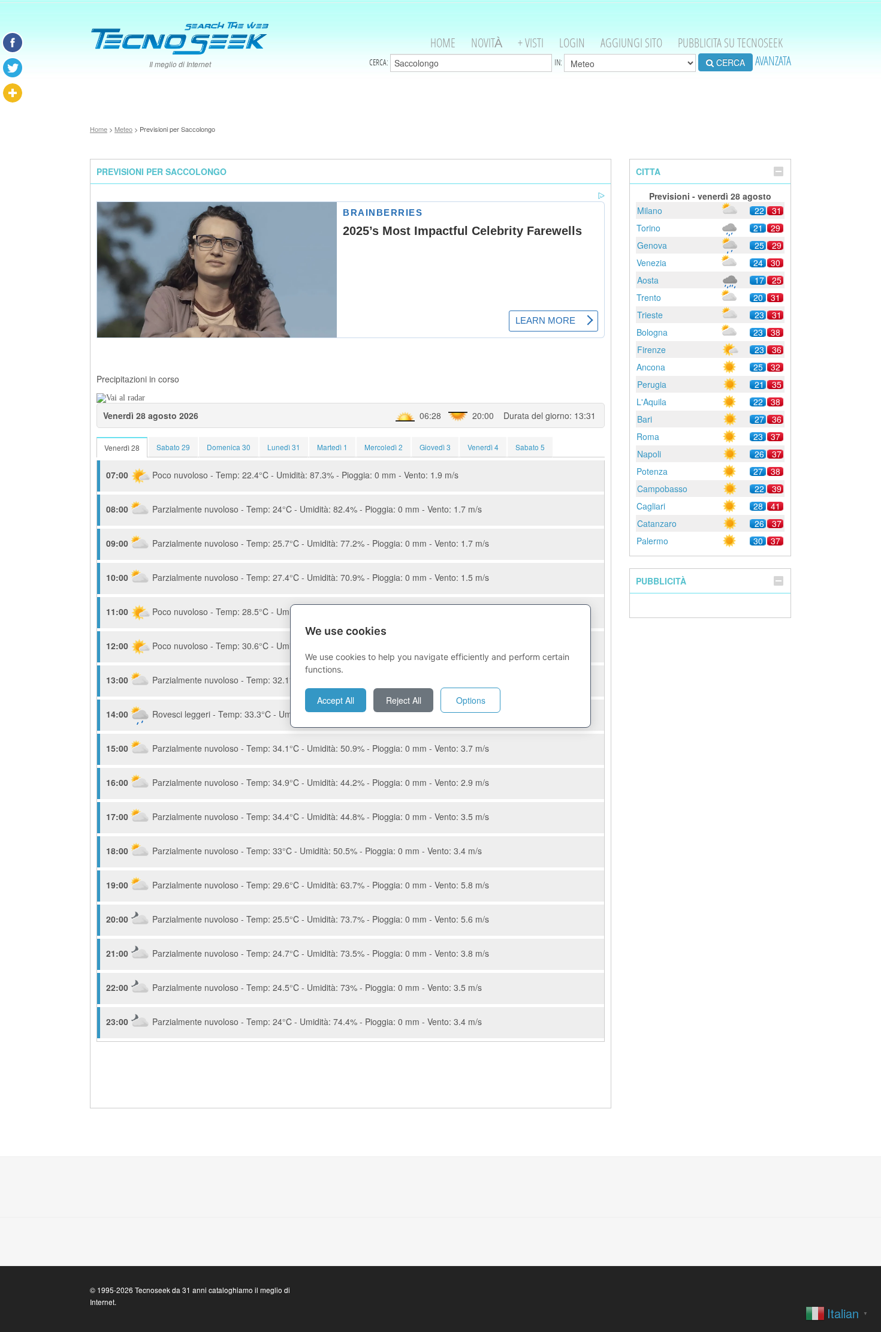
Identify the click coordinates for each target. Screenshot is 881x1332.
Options (470, 700)
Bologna (652, 332)
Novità (486, 42)
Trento (648, 297)
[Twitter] (12, 67)
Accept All (335, 700)
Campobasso (662, 489)
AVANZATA (773, 60)
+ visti (531, 42)
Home (442, 42)
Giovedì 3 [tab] (435, 447)
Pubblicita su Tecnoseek (730, 42)
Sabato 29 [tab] (173, 447)
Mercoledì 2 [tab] (383, 447)
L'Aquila (651, 402)
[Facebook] (12, 42)
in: (559, 62)
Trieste (650, 315)
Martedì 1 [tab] (332, 447)
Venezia (651, 263)
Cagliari (650, 506)
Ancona (650, 367)
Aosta (648, 280)
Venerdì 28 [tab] (122, 447)
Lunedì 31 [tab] (283, 447)
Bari (644, 419)
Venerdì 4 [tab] (483, 447)
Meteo (123, 129)
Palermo (652, 541)
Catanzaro (657, 523)
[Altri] (12, 93)
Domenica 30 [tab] (229, 447)
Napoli (649, 454)
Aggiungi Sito (631, 42)
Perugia (651, 384)
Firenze (651, 349)
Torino (648, 228)
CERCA (729, 62)
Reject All (403, 700)
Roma (647, 436)
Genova (652, 245)
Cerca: (379, 62)
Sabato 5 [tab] (530, 447)
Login (572, 42)
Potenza (652, 471)
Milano (649, 210)
